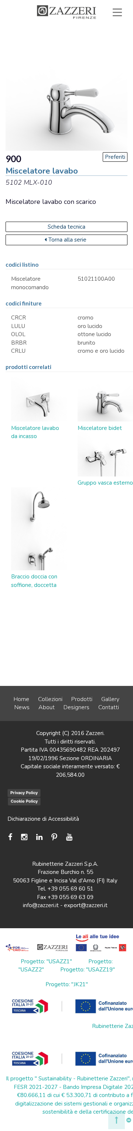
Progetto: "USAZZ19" (87, 969)
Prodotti (81, 699)
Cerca (100, 54)
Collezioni (50, 699)
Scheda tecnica (66, 226)
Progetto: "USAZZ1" (46, 961)
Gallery (110, 699)
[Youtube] (69, 837)
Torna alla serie (67, 239)
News (22, 707)
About (46, 707)
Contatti (108, 707)
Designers (76, 707)
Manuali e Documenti (85, 38)
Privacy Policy (24, 792)
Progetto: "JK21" (66, 984)
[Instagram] (24, 837)
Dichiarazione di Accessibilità (43, 819)
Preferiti (98, 46)
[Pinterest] (54, 837)
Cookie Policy (24, 801)
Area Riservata (43, 46)
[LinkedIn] (39, 837)
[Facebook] (12, 837)
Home (21, 699)
